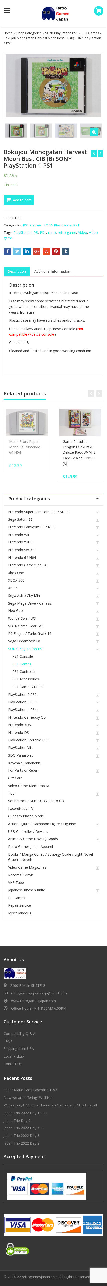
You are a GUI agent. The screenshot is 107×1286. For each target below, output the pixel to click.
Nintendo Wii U (20, 542)
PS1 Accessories (25, 679)
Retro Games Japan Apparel (30, 846)
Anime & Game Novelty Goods (33, 838)
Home (8, 33)
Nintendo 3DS (19, 724)
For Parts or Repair (23, 770)
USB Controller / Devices (28, 831)
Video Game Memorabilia (28, 785)
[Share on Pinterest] (56, 251)
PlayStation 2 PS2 (22, 694)
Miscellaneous (19, 913)
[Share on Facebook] (7, 251)
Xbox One (16, 572)
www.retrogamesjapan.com (33, 1000)
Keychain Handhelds (24, 763)
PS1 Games (90, 33)
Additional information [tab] (52, 271)
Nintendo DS (18, 732)
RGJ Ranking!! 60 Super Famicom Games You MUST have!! (50, 1105)
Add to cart (22, 200)
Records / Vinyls (21, 875)
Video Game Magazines (27, 867)
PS (36, 232)
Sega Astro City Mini (24, 595)
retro (52, 232)
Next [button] (94, 85)
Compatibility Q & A (19, 1033)
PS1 (43, 232)
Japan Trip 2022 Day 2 (21, 1143)
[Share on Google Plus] (36, 251)
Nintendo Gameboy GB (27, 717)
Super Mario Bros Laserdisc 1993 (30, 1089)
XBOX (12, 588)
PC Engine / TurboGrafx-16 (29, 633)
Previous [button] (12, 85)
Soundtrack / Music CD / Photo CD (36, 800)
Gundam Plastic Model (26, 816)
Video (82, 232)
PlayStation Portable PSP (28, 740)
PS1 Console (22, 656)
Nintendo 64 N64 (22, 557)
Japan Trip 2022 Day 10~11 (26, 1112)
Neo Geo (15, 610)
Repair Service (19, 905)
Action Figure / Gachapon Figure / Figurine (42, 823)
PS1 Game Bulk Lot (28, 686)
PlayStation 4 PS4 (22, 709)
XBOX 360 (16, 580)
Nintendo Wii (18, 534)
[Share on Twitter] (17, 251)
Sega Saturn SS (20, 519)
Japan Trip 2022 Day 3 (21, 1135)
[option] (53, 85)
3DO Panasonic (20, 755)
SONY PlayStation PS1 (61, 33)
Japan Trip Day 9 (17, 1120)
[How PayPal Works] (46, 1185)
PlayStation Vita (20, 747)
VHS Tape (16, 882)
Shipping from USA (19, 1048)
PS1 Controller (24, 671)
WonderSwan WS (22, 618)
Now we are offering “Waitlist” (28, 1097)
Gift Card (15, 778)
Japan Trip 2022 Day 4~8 (24, 1128)
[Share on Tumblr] (65, 251)
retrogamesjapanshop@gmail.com (39, 993)
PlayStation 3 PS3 (22, 702)
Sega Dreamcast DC (24, 641)
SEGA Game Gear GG (25, 626)
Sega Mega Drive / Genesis (30, 603)
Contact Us (13, 1063)
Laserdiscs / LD (20, 808)
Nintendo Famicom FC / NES (31, 527)
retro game (67, 232)
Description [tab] (16, 271)
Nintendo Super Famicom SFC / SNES (38, 511)
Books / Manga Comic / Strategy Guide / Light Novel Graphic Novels (50, 857)
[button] (94, 132)
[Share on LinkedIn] (27, 251)
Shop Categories (29, 33)
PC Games (16, 897)
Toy (11, 793)
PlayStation (22, 232)
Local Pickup (14, 1056)
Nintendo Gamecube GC (27, 565)
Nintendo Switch (21, 549)
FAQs (8, 1041)
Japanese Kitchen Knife (26, 890)
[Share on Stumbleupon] (46, 251)
